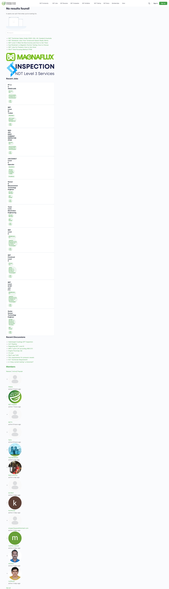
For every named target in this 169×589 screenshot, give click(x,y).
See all (8, 588)
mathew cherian (13, 546)
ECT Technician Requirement (17, 360)
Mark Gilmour (12, 475)
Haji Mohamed (13, 457)
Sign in (156, 3)
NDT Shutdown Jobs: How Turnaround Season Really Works (28, 40)
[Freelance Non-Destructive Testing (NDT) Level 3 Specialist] (30, 69)
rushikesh (11, 581)
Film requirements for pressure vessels (21, 357)
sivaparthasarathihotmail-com (18, 528)
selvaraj (10, 563)
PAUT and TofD (13, 355)
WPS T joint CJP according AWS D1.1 (20, 348)
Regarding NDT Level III (16, 346)
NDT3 (10, 422)
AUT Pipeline (12, 344)
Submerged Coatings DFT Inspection (20, 342)
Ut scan (10, 353)
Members (10, 366)
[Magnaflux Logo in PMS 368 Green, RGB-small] (30, 57)
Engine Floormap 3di (15, 351)
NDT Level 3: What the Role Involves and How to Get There (28, 43)
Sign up (163, 3)
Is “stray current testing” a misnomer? (20, 362)
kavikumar (11, 510)
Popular (20, 371)
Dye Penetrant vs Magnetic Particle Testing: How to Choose (28, 45)
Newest (8, 371)
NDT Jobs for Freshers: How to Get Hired (22, 47)
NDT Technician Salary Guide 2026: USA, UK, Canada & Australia (30, 38)
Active (14, 371)
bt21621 (11, 493)
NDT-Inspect (12, 404)
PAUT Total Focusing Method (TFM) (20, 49)
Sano (10, 440)
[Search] (149, 3)
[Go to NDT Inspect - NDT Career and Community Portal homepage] (9, 3)
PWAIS (10, 387)
